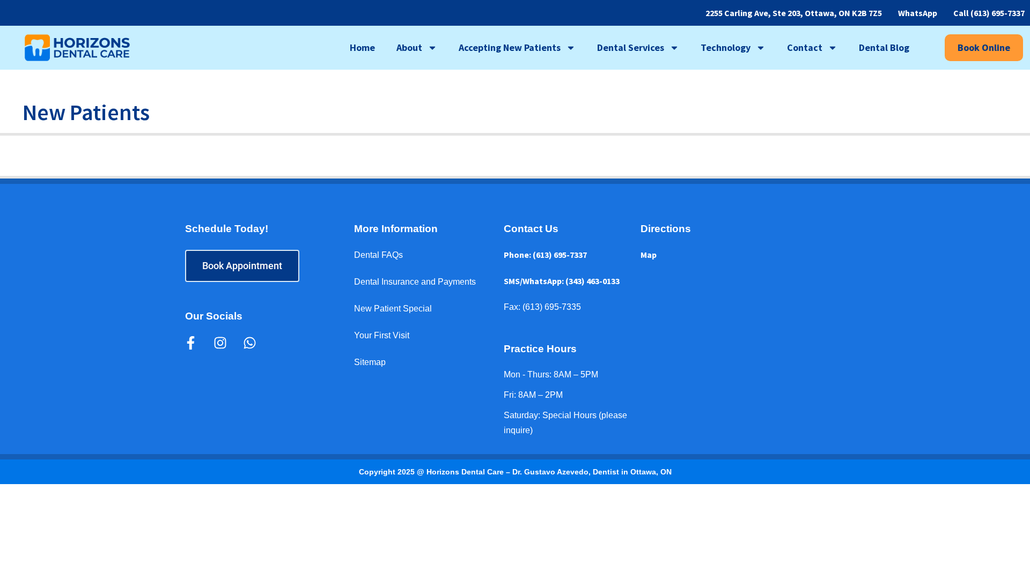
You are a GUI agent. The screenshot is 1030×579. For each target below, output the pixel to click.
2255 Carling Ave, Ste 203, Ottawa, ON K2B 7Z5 (793, 13)
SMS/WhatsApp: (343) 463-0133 (562, 281)
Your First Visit (381, 335)
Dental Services (630, 47)
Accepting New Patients (510, 47)
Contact (804, 47)
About (409, 47)
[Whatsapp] (249, 342)
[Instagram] (220, 342)
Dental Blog (884, 47)
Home (362, 47)
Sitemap (370, 362)
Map (649, 254)
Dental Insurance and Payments (415, 281)
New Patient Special (393, 308)
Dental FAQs (378, 254)
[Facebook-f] (190, 342)
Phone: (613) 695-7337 (545, 254)
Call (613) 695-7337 (989, 13)
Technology (726, 47)
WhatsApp (917, 13)
